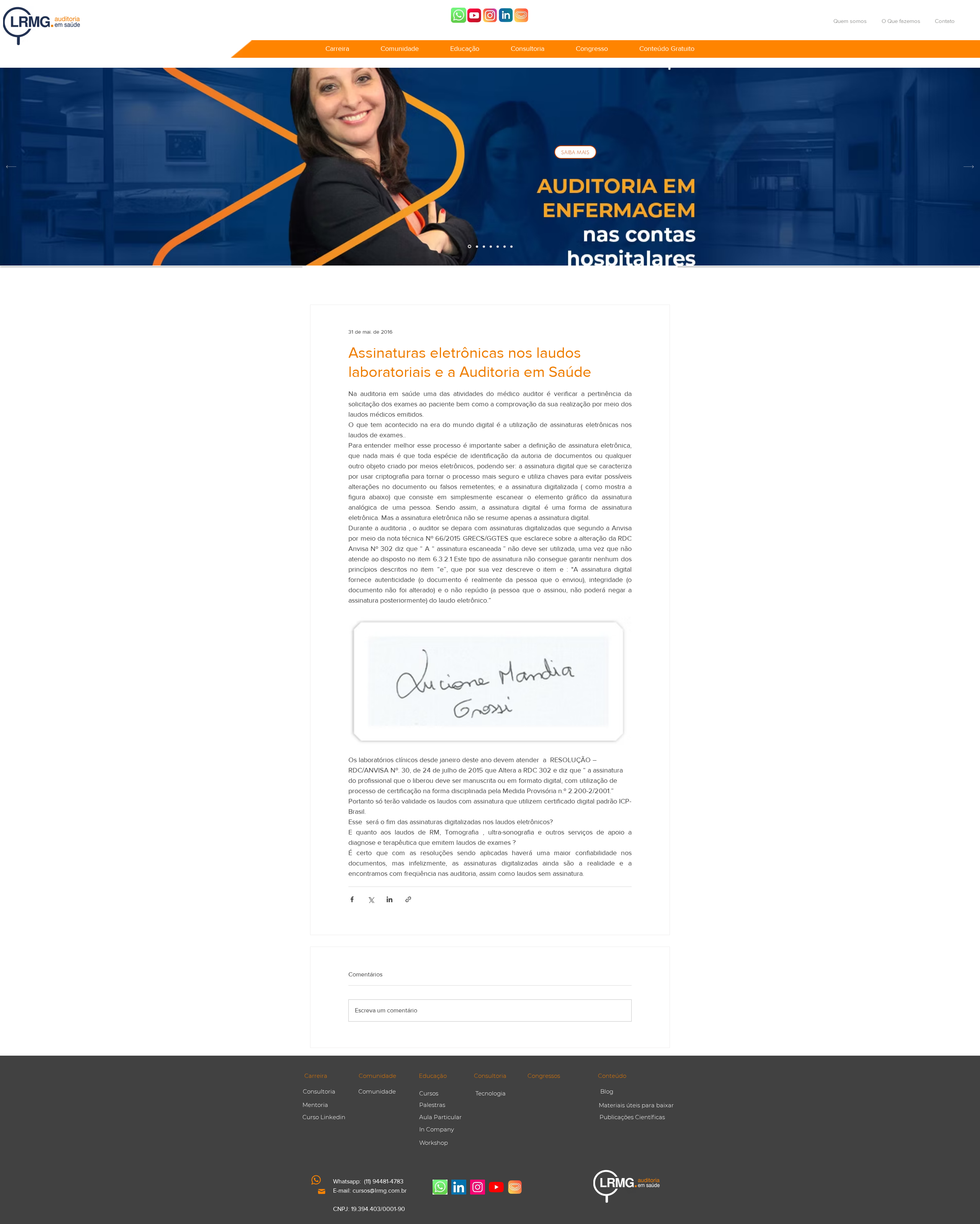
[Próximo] (969, 167)
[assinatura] (498, 246)
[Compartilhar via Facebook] (352, 899)
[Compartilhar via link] (408, 899)
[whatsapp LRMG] (458, 15)
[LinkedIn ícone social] (458, 1187)
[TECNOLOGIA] (511, 246)
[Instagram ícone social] (477, 1187)
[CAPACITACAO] (491, 246)
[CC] (504, 246)
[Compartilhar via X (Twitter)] (370, 899)
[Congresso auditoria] (521, 15)
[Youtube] (474, 15)
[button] (337, 45)
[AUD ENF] (469, 246)
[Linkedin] (505, 15)
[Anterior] (11, 167)
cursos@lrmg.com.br (380, 1190)
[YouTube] (496, 1187)
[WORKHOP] (477, 246)
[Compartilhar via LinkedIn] (389, 899)
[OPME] (484, 246)
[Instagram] (490, 15)
